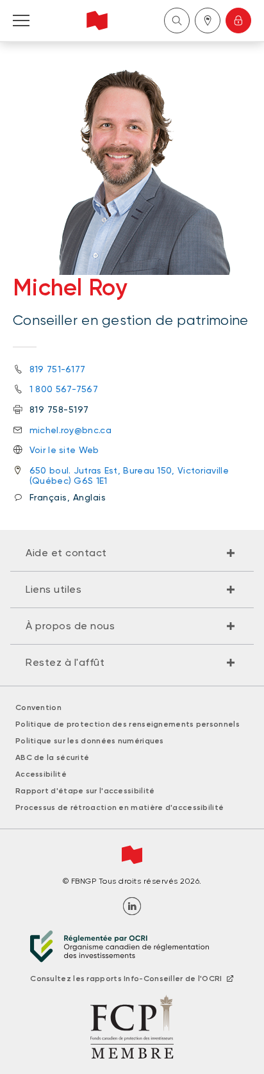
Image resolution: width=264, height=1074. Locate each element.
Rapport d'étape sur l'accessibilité (85, 790)
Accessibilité (41, 774)
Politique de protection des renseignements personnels (127, 724)
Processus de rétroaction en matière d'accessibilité (119, 807)
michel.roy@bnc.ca (70, 430)
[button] (132, 553)
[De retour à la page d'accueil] (97, 20)
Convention (38, 707)
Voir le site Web (64, 450)
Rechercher (177, 20)
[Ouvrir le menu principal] (21, 20)
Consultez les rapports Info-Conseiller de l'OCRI (126, 978)
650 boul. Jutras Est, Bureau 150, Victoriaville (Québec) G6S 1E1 (129, 475)
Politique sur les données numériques (89, 740)
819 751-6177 (57, 369)
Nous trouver (207, 20)
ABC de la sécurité (52, 757)
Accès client (238, 20)
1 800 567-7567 (63, 389)
